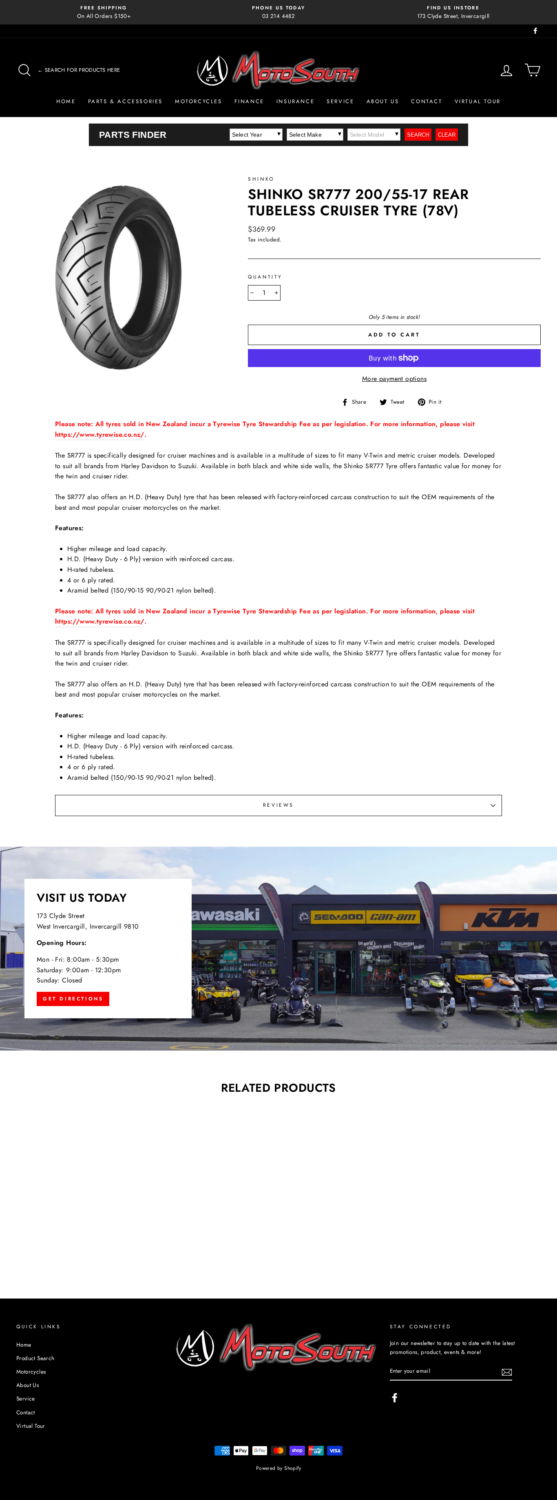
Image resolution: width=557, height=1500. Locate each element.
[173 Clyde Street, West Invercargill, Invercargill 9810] (278, 949)
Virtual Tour (478, 101)
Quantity (265, 277)
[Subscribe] (507, 1371)
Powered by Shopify (278, 1468)
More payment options (394, 378)
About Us (383, 101)
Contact (426, 101)
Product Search (35, 1358)
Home (65, 101)
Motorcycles (198, 101)
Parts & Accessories (125, 101)
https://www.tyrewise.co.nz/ (99, 434)
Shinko (261, 179)
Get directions (73, 998)
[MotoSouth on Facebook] (395, 1398)
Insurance (295, 101)
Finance (249, 101)
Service (340, 101)
